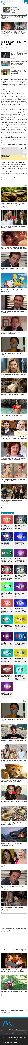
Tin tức (4, 1037)
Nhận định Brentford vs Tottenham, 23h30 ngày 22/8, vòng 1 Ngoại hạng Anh (6, 644)
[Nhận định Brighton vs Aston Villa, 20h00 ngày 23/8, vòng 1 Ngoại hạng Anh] (20, 586)
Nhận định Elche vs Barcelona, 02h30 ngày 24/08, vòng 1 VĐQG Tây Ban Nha (6, 527)
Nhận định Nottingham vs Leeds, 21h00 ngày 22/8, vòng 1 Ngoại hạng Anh (6, 693)
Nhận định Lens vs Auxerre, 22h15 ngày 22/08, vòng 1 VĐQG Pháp (20, 660)
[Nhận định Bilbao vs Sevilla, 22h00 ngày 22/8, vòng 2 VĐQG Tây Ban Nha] (7, 669)
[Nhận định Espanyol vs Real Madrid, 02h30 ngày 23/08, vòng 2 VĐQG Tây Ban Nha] (7, 603)
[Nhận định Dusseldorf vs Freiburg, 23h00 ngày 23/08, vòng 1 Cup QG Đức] (7, 553)
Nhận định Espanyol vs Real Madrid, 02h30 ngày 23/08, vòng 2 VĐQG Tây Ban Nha (6, 610)
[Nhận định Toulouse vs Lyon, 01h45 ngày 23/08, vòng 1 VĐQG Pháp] (20, 619)
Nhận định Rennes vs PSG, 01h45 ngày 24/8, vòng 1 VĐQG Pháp (20, 527)
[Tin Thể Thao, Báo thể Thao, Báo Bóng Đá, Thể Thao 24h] (3, 2)
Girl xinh (16, 1037)
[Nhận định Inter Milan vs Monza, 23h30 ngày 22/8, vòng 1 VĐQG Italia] (20, 636)
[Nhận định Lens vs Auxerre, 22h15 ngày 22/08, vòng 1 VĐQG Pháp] (20, 653)
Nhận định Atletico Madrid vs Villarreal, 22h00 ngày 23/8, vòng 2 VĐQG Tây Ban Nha (6, 577)
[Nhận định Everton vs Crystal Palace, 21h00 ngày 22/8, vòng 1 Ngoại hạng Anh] (20, 669)
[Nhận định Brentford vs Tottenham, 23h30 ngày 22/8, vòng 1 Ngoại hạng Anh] (7, 636)
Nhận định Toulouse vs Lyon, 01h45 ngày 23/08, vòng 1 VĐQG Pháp (20, 627)
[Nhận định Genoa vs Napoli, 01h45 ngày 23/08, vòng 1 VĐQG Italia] (7, 619)
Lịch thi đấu (23, 1037)
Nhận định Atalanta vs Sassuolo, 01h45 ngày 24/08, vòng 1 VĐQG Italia (20, 543)
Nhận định (3, 38)
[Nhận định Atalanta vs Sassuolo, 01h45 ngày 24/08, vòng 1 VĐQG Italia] (20, 536)
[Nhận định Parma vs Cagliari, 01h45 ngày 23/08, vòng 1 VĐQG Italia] (20, 603)
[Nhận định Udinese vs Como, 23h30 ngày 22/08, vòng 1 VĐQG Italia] (7, 653)
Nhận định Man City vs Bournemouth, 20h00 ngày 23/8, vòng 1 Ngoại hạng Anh (6, 594)
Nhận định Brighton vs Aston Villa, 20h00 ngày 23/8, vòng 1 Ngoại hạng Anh (20, 594)
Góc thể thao (16, 1040)
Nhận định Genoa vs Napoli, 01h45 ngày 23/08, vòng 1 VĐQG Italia (6, 627)
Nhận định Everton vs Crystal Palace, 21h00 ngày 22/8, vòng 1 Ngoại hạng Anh (20, 677)
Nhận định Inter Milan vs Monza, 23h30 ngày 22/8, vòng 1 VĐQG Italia (20, 643)
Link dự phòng (13, 1042)
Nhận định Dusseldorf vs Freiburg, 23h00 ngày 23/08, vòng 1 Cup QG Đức (6, 560)
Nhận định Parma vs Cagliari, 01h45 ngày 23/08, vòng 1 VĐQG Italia (20, 610)
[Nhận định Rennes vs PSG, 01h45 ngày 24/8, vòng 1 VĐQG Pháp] (20, 519)
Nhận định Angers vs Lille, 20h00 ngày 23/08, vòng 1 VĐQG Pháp (20, 577)
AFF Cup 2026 (6, 1042)
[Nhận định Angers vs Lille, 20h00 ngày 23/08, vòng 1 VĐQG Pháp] (20, 569)
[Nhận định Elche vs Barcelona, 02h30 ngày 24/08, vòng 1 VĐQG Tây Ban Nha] (7, 519)
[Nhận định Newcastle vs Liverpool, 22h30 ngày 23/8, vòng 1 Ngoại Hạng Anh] (20, 553)
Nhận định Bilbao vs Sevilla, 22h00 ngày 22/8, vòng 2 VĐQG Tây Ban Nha (7, 676)
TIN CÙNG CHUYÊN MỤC (7, 513)
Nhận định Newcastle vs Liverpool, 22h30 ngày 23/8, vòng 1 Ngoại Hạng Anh (20, 560)
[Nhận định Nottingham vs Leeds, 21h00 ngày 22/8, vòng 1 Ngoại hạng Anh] (7, 686)
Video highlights (7, 1040)
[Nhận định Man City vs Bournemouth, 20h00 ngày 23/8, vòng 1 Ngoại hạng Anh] (7, 586)
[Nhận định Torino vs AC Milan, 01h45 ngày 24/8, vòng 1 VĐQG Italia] (7, 536)
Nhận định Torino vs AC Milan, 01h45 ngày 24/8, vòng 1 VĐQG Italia (6, 543)
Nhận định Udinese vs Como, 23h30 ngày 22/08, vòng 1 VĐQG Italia (6, 660)
